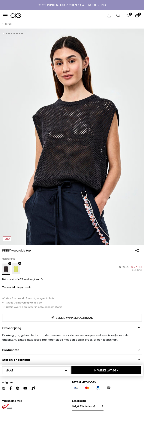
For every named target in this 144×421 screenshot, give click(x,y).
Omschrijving (11, 328)
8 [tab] (22, 33)
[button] (118, 15)
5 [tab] (14, 33)
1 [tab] (3, 33)
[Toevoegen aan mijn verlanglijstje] (136, 34)
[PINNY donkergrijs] (6, 269)
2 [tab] (6, 33)
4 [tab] (11, 33)
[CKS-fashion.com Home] (57, 15)
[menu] (5, 15)
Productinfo (10, 350)
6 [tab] (17, 33)
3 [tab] (9, 33)
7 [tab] (19, 33)
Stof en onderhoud (16, 359)
